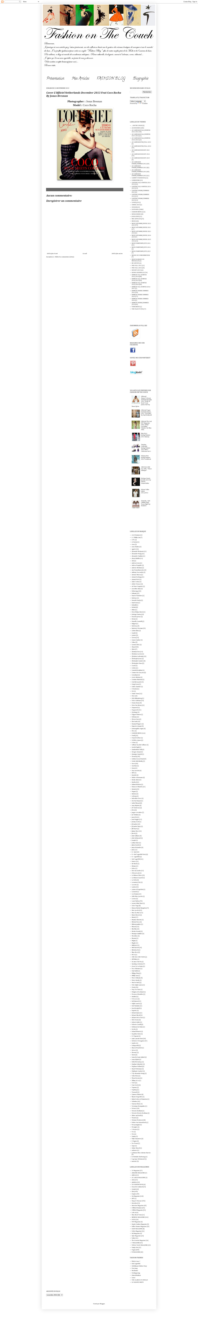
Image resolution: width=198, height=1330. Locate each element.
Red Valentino (136, 1006)
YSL (133, 1134)
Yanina (134, 1136)
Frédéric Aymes (136, 740)
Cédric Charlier (136, 686)
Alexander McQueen (137, 551)
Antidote (134, 1182)
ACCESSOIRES (136, 128)
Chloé (133, 649)
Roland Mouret (136, 1031)
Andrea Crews (136, 563)
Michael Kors (135, 922)
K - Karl (134, 852)
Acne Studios (135, 546)
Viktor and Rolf (136, 1115)
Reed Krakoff (135, 1008)
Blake (133, 609)
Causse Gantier (136, 640)
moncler (134, 1161)
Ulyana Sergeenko (137, 1097)
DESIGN (134, 207)
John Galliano (135, 836)
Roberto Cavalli (136, 1024)
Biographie (140, 79)
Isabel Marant (136, 803)
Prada (133, 987)
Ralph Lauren (136, 1003)
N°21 (133, 954)
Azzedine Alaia (136, 588)
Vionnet (134, 1118)
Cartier (134, 635)
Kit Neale (134, 863)
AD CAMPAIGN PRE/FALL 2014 (141, 146)
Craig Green (135, 684)
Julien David (135, 845)
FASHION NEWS (137, 212)
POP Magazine (136, 1222)
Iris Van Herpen (136, 801)
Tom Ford (135, 1085)
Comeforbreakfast (137, 670)
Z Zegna (134, 1141)
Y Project (134, 1129)
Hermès (134, 789)
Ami (133, 561)
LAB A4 (134, 1212)
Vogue (133, 1250)
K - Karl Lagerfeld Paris (139, 854)
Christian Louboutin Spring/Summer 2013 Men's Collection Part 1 (146, 448)
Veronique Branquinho (138, 1106)
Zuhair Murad (136, 1148)
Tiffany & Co (135, 1080)
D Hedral (134, 689)
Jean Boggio (135, 819)
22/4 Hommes (136, 535)
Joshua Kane (135, 843)
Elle (133, 1191)
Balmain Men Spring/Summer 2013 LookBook (146, 457)
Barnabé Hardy (136, 600)
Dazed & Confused (137, 1187)
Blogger (102, 1304)
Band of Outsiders (137, 595)
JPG (133, 810)
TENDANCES (136, 306)
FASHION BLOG (111, 79)
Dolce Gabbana (136, 700)
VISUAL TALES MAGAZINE (140, 1245)
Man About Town (137, 1215)
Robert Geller (136, 1022)
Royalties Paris (136, 1034)
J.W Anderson (136, 808)
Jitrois (133, 833)
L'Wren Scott (135, 873)
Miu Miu (134, 929)
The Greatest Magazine (138, 1240)
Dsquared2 (135, 710)
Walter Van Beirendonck (139, 1122)
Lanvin (134, 887)
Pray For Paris (136, 989)
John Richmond (136, 838)
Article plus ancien (117, 253)
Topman (134, 1087)
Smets (133, 1055)
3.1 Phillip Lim (136, 537)
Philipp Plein (135, 973)
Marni (133, 917)
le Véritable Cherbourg (138, 1157)
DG (133, 691)
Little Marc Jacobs (137, 896)
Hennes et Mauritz (137, 787)
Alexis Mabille (136, 558)
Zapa (133, 1146)
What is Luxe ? (136, 1261)
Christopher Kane (137, 663)
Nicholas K (135, 950)
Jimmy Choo (135, 831)
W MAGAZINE (136, 1252)
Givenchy (134, 756)
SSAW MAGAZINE (137, 1229)
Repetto (134, 1010)
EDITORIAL (135, 209)
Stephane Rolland (137, 1066)
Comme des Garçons (138, 672)
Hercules (134, 1203)
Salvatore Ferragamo (138, 1041)
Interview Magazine (137, 1205)
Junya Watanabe (136, 847)
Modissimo (135, 1270)
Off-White (134, 959)
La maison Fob (136, 882)
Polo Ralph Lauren (137, 985)
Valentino (134, 1101)
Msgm (133, 940)
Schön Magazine (136, 1231)
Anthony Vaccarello (137, 572)
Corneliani (135, 675)
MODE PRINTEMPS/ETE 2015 (141, 251)
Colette (134, 668)
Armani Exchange (137, 577)
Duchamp (134, 712)
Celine (133, 642)
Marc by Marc (136, 912)
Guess (133, 768)
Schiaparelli (135, 1045)
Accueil (85, 253)
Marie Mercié (136, 915)
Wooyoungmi (136, 1125)
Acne (133, 544)
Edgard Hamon (136, 714)
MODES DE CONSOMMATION (141, 255)
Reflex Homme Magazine (139, 1226)
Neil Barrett (135, 947)
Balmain (134, 593)
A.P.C (133, 540)
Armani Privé (135, 579)
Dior (133, 696)
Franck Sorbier (136, 738)
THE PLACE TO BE (137, 309)
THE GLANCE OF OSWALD (140, 1280)
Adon (133, 1180)
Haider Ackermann (137, 777)
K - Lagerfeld (135, 856)
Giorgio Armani (136, 752)
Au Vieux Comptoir (137, 586)
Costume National (137, 679)
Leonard (134, 891)
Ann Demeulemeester (138, 570)
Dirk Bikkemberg (137, 698)
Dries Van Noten (136, 705)
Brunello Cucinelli (137, 621)
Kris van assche (136, 870)
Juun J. (133, 850)
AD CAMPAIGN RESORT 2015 (141, 158)
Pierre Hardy (135, 980)
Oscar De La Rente (137, 966)
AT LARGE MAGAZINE (138, 1177)
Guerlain (134, 766)
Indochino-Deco (136, 798)
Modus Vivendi (136, 931)
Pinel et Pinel (135, 982)
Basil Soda (135, 603)
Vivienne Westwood (137, 1120)
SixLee (134, 1050)
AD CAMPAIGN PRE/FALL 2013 (141, 142)
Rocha (133, 1029)
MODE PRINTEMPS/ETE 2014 (141, 247)
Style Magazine (136, 1236)
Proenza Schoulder (137, 994)
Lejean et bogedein (137, 889)
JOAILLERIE (135, 216)
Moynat (134, 938)
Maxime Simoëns (136, 919)
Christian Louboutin (137, 656)
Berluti (134, 607)
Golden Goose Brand (138, 759)
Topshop (134, 1090)
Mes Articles (80, 79)
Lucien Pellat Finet (137, 903)
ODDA (133, 1219)
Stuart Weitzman (137, 1069)
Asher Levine (135, 581)
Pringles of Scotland (137, 992)
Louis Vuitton (135, 901)
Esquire (134, 1194)
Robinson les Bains (137, 1027)
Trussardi (134, 1092)
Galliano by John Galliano (139, 745)
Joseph (134, 840)
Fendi (133, 735)
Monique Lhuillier (137, 933)
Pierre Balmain (136, 978)
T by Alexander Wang (138, 1073)
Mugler (134, 943)
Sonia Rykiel (135, 1059)
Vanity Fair (135, 1247)
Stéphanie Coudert (137, 1071)
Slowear (134, 1052)
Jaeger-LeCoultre (137, 812)
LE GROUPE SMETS (138, 1282)
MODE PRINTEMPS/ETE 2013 (141, 243)
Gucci (133, 763)
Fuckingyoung (136, 1273)
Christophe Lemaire (137, 661)
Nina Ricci (135, 952)
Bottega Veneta (136, 614)
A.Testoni (134, 542)
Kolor (133, 868)
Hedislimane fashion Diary (139, 1266)
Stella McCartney (137, 1062)
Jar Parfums (135, 815)
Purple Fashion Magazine (139, 1224)
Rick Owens (135, 1020)
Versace (134, 1108)
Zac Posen (135, 1143)
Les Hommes (135, 894)
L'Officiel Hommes (137, 1208)
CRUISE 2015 (136, 205)
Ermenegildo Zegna (137, 728)
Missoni (134, 926)
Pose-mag (135, 1268)
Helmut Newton (136, 784)
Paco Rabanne (136, 968)
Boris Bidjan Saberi (137, 612)
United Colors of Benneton (139, 1099)
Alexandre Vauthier (137, 556)
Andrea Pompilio (137, 565)
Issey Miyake (135, 805)
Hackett (134, 775)
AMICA (134, 1175)
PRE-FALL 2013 (137, 265)
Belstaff (134, 605)
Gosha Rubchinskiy (137, 761)
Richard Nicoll (136, 1015)
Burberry (134, 626)
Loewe (134, 898)
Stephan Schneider (137, 1064)
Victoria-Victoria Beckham (139, 1113)
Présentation (55, 79)
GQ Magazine (136, 1196)
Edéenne (134, 717)
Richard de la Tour (137, 1017)
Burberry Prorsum (137, 628)
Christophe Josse (136, 658)
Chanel (134, 647)
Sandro (134, 1043)
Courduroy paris (136, 682)
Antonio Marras (136, 575)
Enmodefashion (136, 1275)
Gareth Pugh (135, 747)
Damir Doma (135, 693)
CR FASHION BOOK (137, 1184)
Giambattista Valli (137, 749)
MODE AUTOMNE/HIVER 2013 (141, 227)
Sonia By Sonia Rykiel (138, 1057)
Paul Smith (135, 971)
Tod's (133, 1083)
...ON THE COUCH (137, 125)
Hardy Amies (135, 780)
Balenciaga (135, 591)
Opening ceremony (137, 964)
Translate (145, 103)
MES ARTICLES (136, 219)
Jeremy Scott (135, 822)
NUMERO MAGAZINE (138, 1217)
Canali (133, 633)
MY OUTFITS (135, 263)
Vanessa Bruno (136, 1104)
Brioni (133, 619)
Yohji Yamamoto (136, 1138)
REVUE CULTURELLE (138, 272)
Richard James (136, 1013)
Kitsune (134, 866)
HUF (133, 773)
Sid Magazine (136, 1233)
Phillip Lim (135, 975)
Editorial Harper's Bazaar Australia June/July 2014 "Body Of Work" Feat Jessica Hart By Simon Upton (142, 401)
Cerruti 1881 (135, 644)
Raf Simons (135, 1001)
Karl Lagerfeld (136, 859)
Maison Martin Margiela (139, 908)
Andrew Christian (137, 568)
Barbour (134, 598)
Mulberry (134, 945)
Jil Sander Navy (136, 826)
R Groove (134, 999)
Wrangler (134, 1127)
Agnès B (134, 549)
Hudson (134, 794)
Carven (134, 637)
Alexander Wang (136, 553)
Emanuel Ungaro (136, 724)
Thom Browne (136, 1078)
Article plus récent (52, 253)
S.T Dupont (135, 1036)
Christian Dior (136, 651)
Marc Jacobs (135, 910)
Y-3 (132, 1131)
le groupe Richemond (138, 1159)
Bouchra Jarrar (136, 616)
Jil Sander (134, 824)
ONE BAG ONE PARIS (138, 957)
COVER (134, 202)
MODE (134, 221)
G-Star (133, 742)
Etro (133, 731)
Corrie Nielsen (136, 677)
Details (134, 1189)
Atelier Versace (136, 584)
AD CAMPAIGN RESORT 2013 (141, 150)
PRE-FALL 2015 (137, 268)
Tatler (133, 1238)
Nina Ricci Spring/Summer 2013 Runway (145, 435)
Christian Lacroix (137, 654)
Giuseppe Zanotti (137, 754)
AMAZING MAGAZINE (138, 1173)
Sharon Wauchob (137, 1048)
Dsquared (135, 707)
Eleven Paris (135, 719)
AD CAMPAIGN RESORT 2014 (141, 154)
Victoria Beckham (137, 1111)
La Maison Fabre (137, 875)
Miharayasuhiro (136, 924)
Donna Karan (135, 703)
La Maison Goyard (137, 878)
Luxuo (133, 1277)
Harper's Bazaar (137, 1201)
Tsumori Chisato (136, 1094)
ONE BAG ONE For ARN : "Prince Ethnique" (146, 468)
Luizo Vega (135, 905)
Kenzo (134, 861)
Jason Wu (134, 817)
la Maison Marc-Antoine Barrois (141, 1153)
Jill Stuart (134, 828)
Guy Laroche (135, 770)
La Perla (134, 880)
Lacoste (134, 884)
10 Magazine (135, 1170)
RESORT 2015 (136, 270)
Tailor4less (135, 1076)
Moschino (134, 936)
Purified (134, 996)
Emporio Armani (136, 726)
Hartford (134, 782)
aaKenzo (134, 1150)
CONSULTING (136, 180)
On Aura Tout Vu (136, 961)
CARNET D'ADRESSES (138, 178)
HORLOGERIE (136, 214)
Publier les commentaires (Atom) (64, 257)
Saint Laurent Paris (137, 1038)
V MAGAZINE (136, 1243)
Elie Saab (134, 721)
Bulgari (134, 623)
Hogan (134, 791)
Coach (133, 665)
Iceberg (134, 796)
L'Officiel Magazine (137, 1210)
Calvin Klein (135, 630)
